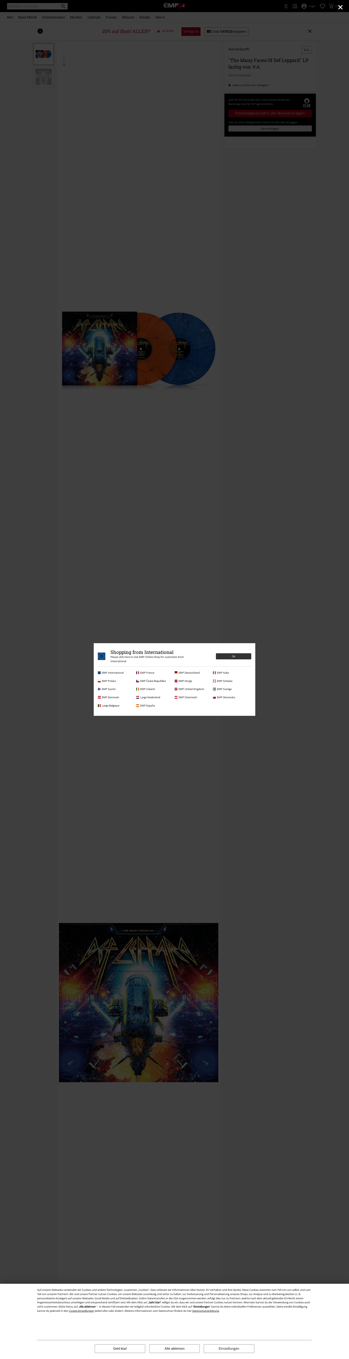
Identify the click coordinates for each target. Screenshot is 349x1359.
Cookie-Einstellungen (81, 1311)
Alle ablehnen (175, 1348)
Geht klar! (120, 1348)
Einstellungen (229, 1348)
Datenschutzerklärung (205, 1311)
